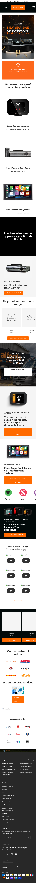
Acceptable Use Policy (26, 763)
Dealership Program (8, 820)
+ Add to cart (11, 640)
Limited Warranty (25, 769)
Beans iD (4, 813)
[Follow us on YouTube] (16, 854)
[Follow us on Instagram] (12, 854)
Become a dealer (7, 766)
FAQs (3, 792)
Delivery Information (8, 795)
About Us (5, 783)
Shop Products (6, 760)
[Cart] (33, 7)
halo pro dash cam (14, 292)
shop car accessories (15, 534)
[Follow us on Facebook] (4, 854)
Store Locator (6, 816)
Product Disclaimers (26, 772)
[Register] (28, 837)
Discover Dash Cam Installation (18, 372)
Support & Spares (7, 763)
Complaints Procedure (9, 802)
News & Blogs (6, 823)
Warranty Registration (8, 769)
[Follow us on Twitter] (8, 854)
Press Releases (6, 799)
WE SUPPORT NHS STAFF (18, 699)
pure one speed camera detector (18, 432)
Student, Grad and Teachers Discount (8, 809)
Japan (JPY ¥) (7, 861)
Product (11, 330)
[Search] (6, 7)
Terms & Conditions (26, 766)
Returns (4, 789)
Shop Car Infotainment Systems (18, 480)
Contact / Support (7, 786)
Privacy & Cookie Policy (27, 760)
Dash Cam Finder (7, 805)
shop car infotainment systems (18, 213)
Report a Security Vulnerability (7, 774)
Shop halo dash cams (18, 171)
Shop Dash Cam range (18, 338)
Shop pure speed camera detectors (18, 129)
